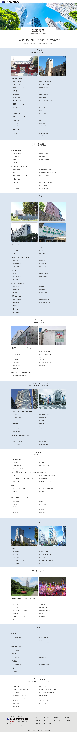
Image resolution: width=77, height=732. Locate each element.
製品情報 (38, 2)
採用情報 (55, 2)
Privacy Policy (49, 723)
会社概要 (50, 2)
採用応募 (38, 723)
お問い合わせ (71, 2)
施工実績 (44, 2)
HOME (27, 2)
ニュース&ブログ (63, 2)
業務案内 (33, 2)
